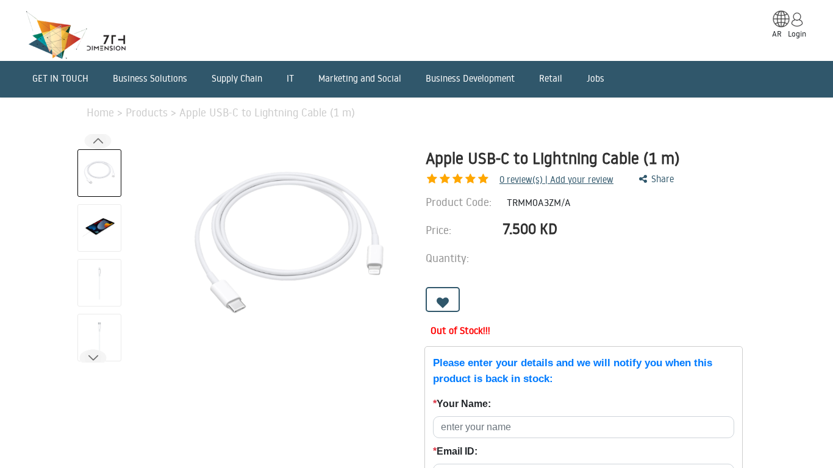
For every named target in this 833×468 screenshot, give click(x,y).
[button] (92, 358)
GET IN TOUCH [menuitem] (60, 78)
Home (102, 112)
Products (148, 112)
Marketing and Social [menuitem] (359, 78)
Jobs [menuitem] (595, 78)
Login (797, 33)
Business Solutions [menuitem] (150, 78)
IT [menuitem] (290, 78)
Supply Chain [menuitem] (237, 78)
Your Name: (462, 404)
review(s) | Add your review (556, 179)
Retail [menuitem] (550, 78)
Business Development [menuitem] (470, 78)
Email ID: (455, 451)
